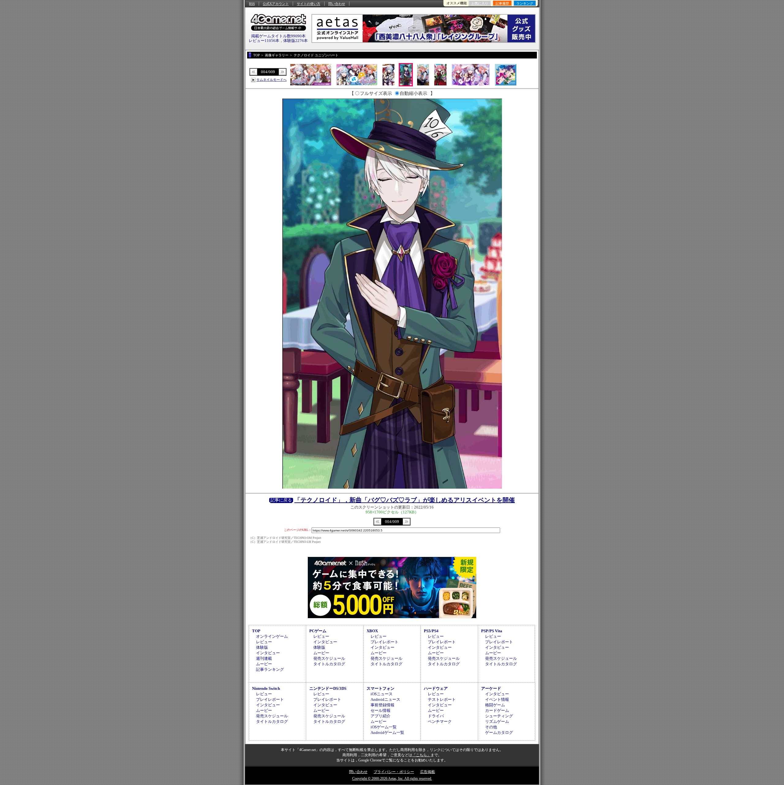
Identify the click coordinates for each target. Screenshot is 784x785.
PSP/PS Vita (491, 631)
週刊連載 (264, 658)
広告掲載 (427, 772)
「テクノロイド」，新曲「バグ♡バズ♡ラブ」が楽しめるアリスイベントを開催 (404, 500)
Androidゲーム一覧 (387, 732)
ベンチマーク (440, 721)
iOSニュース (382, 694)
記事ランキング (270, 669)
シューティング (499, 716)
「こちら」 (421, 755)
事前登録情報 (382, 705)
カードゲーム (497, 710)
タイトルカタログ (329, 664)
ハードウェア (436, 688)
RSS (252, 4)
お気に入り (479, 3)
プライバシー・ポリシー (394, 772)
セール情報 (380, 710)
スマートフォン (380, 688)
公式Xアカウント (276, 4)
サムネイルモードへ (271, 79)
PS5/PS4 (431, 631)
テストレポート (442, 699)
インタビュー (268, 653)
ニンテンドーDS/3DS (327, 688)
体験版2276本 (295, 40)
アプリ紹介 (380, 716)
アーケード (491, 688)
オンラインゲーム (272, 636)
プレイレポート (384, 642)
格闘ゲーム (495, 705)
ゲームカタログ (499, 732)
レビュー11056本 (264, 40)
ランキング (524, 3)
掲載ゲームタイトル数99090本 (278, 36)
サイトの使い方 (308, 4)
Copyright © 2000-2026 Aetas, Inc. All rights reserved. (392, 778)
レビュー (264, 642)
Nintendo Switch (266, 688)
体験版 (262, 647)
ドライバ (436, 716)
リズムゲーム (497, 721)
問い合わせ (336, 4)
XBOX (372, 631)
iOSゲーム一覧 (384, 727)
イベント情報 (497, 699)
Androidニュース (385, 699)
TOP (256, 631)
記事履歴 (502, 3)
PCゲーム (317, 631)
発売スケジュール (329, 658)
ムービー (264, 664)
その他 (491, 727)
